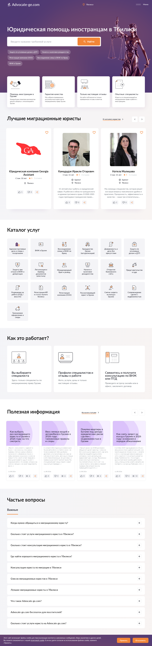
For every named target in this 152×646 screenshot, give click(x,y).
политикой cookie (37, 640)
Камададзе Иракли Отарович (76, 171)
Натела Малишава (123, 171)
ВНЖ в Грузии (15, 63)
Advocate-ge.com (26, 4)
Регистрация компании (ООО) (21, 58)
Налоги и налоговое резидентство (55, 52)
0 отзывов (38, 178)
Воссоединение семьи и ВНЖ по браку (52, 58)
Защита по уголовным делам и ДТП (23, 52)
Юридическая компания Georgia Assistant (28, 173)
